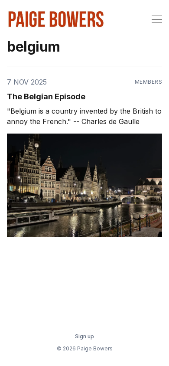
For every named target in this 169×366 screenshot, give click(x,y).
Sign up (84, 336)
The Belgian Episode (46, 96)
